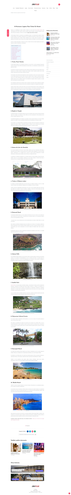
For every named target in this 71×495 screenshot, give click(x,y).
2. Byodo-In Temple (14, 48)
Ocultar (19, 45)
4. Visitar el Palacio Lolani (15, 51)
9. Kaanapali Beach (14, 57)
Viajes (47, 8)
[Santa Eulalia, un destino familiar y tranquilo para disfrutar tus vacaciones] (48, 48)
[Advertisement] (35, 19)
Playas (54, 8)
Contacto (35, 489)
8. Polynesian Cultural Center (15, 56)
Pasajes (35, 10)
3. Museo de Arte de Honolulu (16, 50)
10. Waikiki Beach (14, 58)
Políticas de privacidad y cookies (35, 491)
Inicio (14, 8)
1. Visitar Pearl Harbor (14, 47)
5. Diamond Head (14, 52)
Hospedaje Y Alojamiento (20, 8)
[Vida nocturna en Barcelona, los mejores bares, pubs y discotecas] (48, 43)
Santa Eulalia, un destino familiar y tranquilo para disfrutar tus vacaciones (55, 48)
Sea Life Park (13, 285)
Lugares (26, 8)
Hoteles (50, 8)
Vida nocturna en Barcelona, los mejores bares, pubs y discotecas (39, 454)
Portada (12, 12)
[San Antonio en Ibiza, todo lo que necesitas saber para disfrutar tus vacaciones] (48, 38)
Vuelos (57, 8)
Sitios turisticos (30, 8)
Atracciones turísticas (37, 8)
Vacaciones (43, 8)
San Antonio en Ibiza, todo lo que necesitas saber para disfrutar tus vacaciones (26, 451)
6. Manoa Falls (13, 53)
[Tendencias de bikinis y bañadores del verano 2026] (48, 34)
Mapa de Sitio (35, 490)
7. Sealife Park (13, 55)
